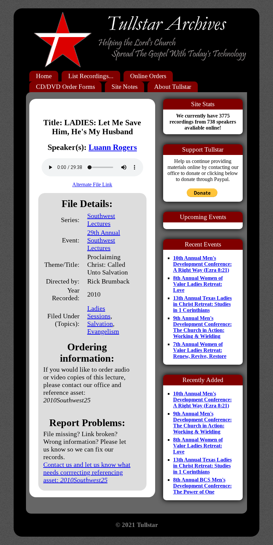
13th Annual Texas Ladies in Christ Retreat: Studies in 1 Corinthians (202, 304)
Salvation (100, 323)
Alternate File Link (92, 184)
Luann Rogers (113, 147)
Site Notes (124, 86)
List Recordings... (91, 75)
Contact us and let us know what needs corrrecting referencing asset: (87, 472)
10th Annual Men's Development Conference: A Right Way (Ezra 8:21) (202, 264)
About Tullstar (172, 86)
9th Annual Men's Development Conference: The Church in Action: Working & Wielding (202, 327)
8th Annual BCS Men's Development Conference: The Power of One (202, 486)
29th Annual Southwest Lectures (103, 240)
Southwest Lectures (101, 219)
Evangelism (103, 331)
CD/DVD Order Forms (65, 86)
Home (44, 75)
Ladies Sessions (99, 312)
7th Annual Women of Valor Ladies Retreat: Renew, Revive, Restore (199, 350)
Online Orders (148, 75)
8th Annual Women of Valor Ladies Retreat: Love (198, 284)
